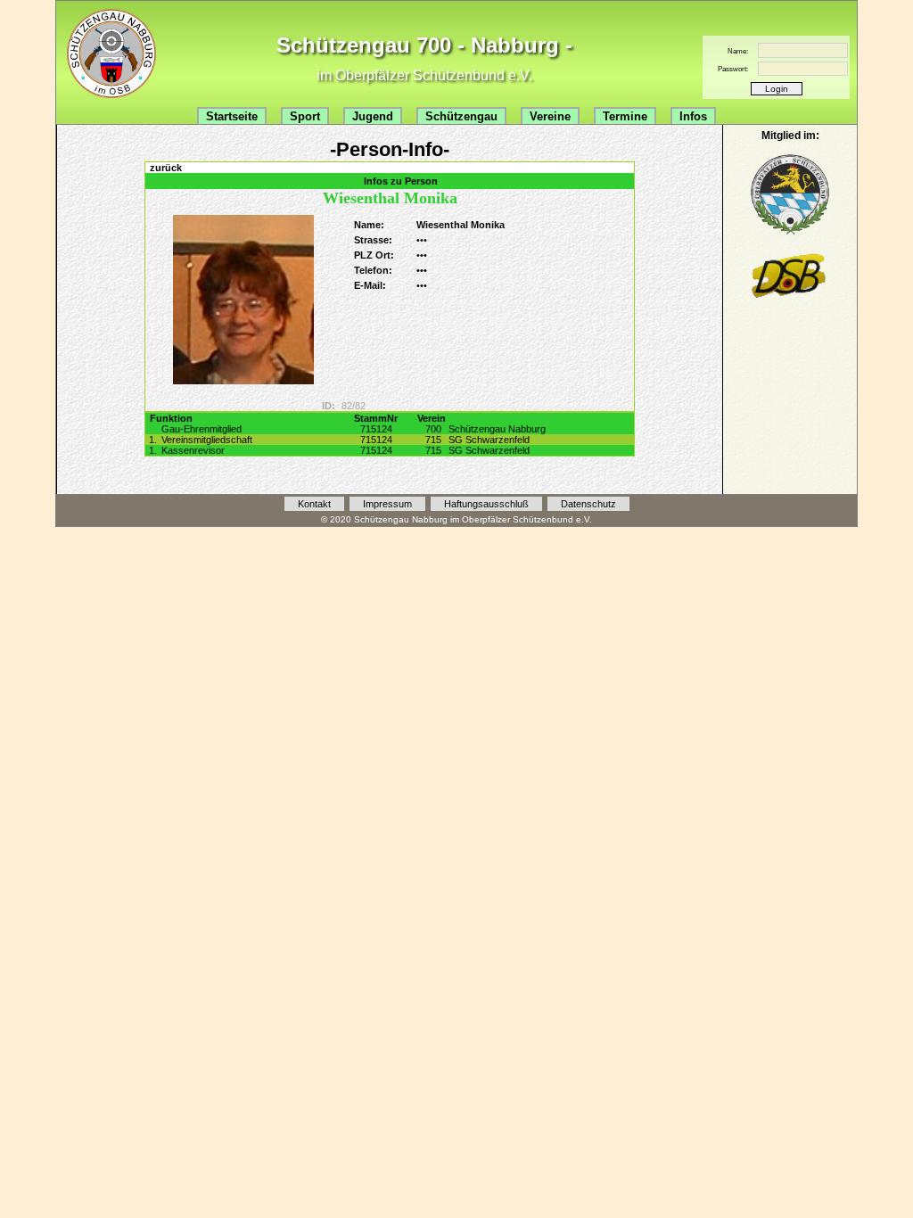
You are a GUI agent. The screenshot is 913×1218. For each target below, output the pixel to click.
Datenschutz (588, 503)
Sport (305, 116)
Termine (625, 116)
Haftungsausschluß (486, 503)
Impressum (387, 503)
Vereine (550, 116)
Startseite (232, 116)
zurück (166, 167)
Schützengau (461, 116)
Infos (693, 116)
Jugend (372, 116)
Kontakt (314, 503)
